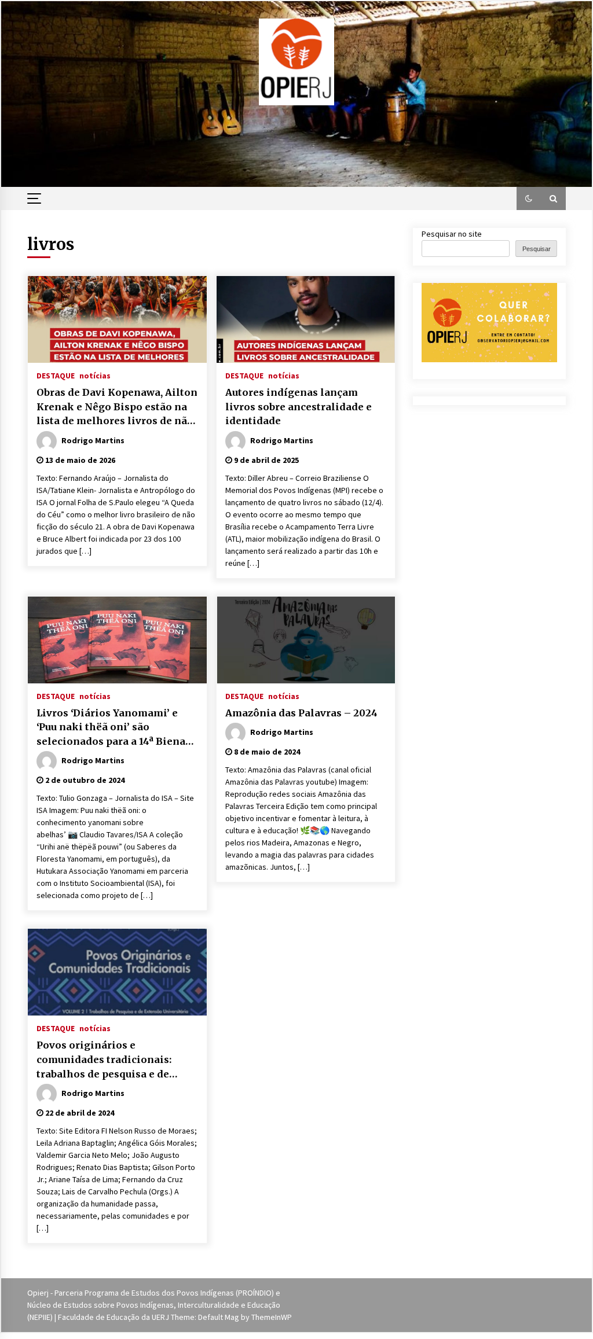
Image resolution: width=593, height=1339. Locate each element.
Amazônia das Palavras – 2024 (301, 713)
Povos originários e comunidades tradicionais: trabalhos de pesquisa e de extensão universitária (103, 1060)
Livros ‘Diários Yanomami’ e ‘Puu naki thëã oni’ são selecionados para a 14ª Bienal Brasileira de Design (112, 728)
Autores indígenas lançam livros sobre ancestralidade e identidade (298, 406)
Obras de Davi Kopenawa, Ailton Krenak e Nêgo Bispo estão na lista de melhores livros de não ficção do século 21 (116, 407)
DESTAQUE (55, 375)
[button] (529, 198)
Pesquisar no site (452, 234)
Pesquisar (536, 248)
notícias (95, 375)
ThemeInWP (271, 1317)
